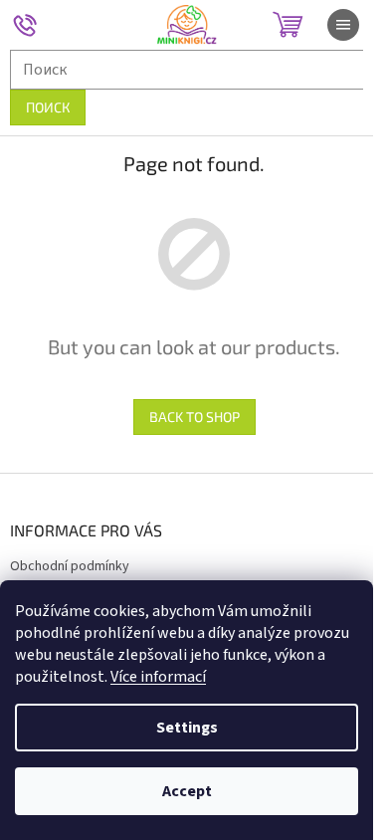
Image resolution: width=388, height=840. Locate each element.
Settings (187, 727)
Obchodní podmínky (69, 566)
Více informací (158, 677)
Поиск (48, 107)
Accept (187, 791)
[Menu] (343, 25)
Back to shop (194, 416)
